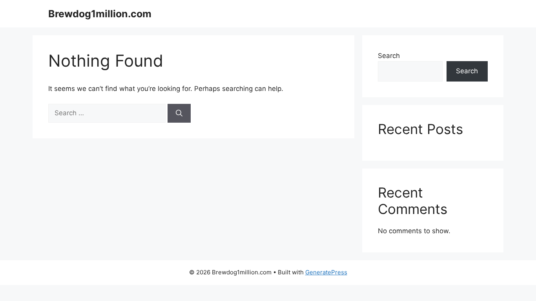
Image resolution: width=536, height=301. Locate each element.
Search (389, 56)
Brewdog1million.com (99, 14)
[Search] (179, 113)
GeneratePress (326, 272)
